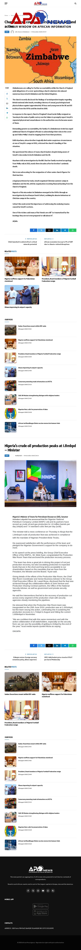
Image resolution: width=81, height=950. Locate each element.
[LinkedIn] (7, 108)
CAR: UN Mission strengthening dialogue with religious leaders (38, 395)
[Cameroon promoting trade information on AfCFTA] (10, 385)
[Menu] (6, 3)
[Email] (7, 103)
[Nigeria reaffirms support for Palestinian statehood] (22, 266)
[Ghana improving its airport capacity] (22, 294)
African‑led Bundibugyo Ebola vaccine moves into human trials (39, 423)
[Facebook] (7, 93)
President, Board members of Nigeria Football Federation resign (59, 280)
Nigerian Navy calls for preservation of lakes (33, 409)
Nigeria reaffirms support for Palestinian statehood (20, 280)
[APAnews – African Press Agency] (40, 3)
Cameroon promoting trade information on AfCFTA (35, 382)
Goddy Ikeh (18, 455)
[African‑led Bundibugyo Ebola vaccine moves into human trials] (10, 427)
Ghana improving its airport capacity (18, 307)
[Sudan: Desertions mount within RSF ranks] (10, 330)
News (6, 32)
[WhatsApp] (7, 117)
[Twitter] (7, 98)
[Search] (75, 3)
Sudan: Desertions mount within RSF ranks (32, 326)
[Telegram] (7, 112)
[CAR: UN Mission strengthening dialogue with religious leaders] (10, 399)
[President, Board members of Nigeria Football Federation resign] (59, 266)
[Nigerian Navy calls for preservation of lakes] (10, 413)
